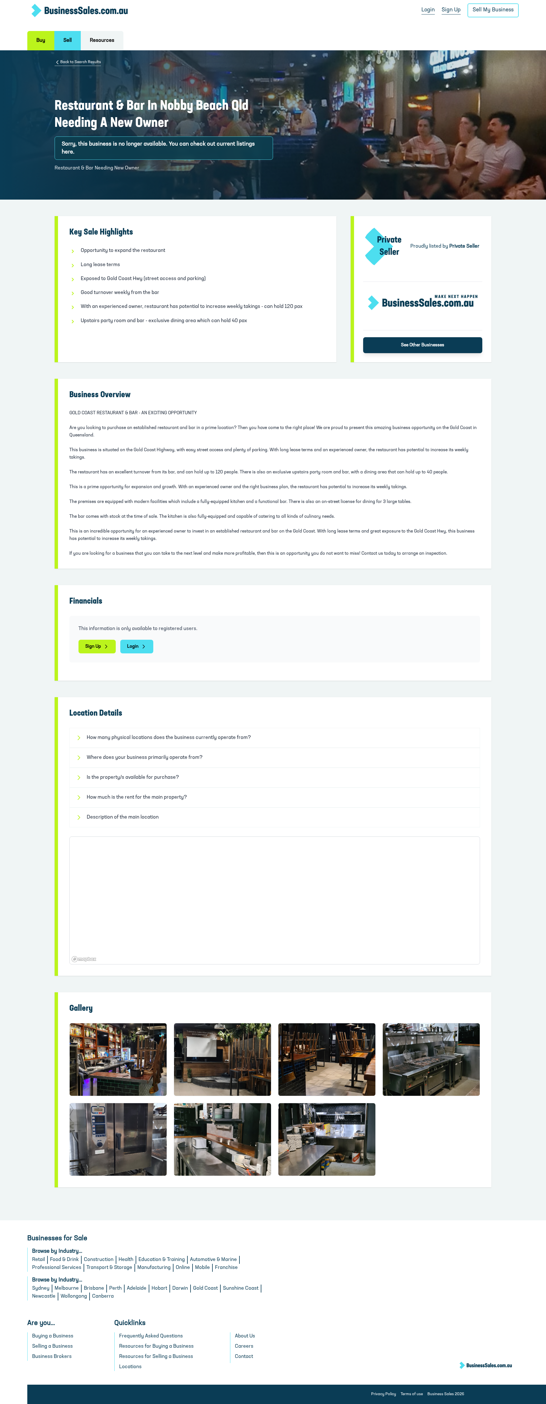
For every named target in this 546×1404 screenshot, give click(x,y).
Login (428, 10)
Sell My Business (493, 10)
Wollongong (74, 1296)
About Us (245, 1336)
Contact (244, 1356)
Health (126, 1259)
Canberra (103, 1296)
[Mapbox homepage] (83, 959)
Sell (67, 40)
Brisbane (94, 1288)
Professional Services (56, 1267)
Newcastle (43, 1296)
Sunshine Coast (240, 1288)
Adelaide (136, 1288)
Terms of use (412, 1394)
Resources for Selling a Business (156, 1356)
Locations (130, 1367)
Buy (40, 40)
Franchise (226, 1267)
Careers (244, 1346)
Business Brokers (52, 1356)
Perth (115, 1288)
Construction (98, 1259)
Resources (102, 40)
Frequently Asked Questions (151, 1336)
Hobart (159, 1288)
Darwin (180, 1288)
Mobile (202, 1267)
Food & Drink (64, 1259)
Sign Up (451, 10)
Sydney (40, 1288)
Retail (38, 1259)
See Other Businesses (422, 345)
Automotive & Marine (213, 1259)
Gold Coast (205, 1288)
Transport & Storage (109, 1267)
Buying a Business (52, 1336)
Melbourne (67, 1288)
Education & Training (161, 1259)
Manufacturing (154, 1267)
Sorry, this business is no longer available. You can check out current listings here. (158, 148)
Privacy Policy (383, 1394)
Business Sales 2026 (445, 1394)
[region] (275, 900)
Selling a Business (52, 1346)
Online (183, 1267)
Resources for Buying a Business (156, 1346)
